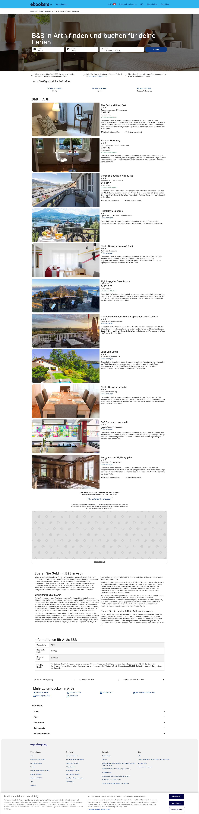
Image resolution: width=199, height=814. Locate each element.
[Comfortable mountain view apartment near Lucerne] (99, 331)
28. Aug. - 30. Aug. (144, 88)
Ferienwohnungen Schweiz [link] (75, 759)
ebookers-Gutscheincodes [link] (74, 778)
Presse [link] (32, 767)
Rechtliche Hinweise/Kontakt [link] (111, 780)
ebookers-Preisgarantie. (98, 76)
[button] (99, 711)
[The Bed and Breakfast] (99, 119)
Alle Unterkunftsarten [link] (73, 774)
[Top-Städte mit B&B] (99, 680)
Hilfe (141, 4)
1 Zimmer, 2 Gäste (112, 50)
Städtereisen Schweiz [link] (73, 770)
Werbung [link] (33, 785)
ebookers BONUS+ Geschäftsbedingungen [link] (115, 776)
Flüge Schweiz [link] (71, 767)
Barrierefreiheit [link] (106, 772)
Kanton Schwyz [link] (65, 11)
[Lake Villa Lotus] (99, 366)
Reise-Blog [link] (69, 781)
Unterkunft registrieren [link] (37, 759)
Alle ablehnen (176, 803)
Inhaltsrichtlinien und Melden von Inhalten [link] (115, 783)
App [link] (31, 781)
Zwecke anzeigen (177, 810)
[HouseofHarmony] (99, 155)
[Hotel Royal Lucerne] (99, 225)
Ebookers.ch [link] (34, 11)
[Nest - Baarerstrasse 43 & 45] (99, 260)
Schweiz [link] (54, 11)
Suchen (156, 49)
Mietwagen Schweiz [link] (72, 763)
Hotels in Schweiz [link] (72, 756)
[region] (99, 803)
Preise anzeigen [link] (107, 218)
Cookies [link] (104, 759)
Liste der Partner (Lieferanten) (99, 809)
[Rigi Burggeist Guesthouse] (99, 295)
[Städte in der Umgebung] (55, 680)
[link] (49, 692)
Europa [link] (47, 11)
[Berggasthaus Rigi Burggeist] (99, 472)
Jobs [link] (32, 756)
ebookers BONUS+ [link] (36, 778)
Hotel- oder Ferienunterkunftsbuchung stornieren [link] (153, 759)
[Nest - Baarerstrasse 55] (99, 401)
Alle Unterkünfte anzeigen (99, 499)
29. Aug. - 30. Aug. (99, 88)
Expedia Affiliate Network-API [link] (39, 770)
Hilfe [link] (139, 756)
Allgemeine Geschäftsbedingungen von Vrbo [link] (116, 769)
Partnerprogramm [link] (36, 763)
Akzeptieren (176, 796)
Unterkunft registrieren (127, 4)
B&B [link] (41, 11)
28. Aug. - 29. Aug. (54, 88)
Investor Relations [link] (36, 774)
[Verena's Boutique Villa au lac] (99, 190)
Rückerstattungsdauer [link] (145, 767)
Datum (40, 50)
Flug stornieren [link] (142, 763)
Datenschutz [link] (106, 756)
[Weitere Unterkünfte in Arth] (144, 680)
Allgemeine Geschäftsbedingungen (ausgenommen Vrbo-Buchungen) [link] (118, 764)
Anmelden (165, 4)
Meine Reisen (152, 4)
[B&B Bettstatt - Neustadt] (99, 436)
